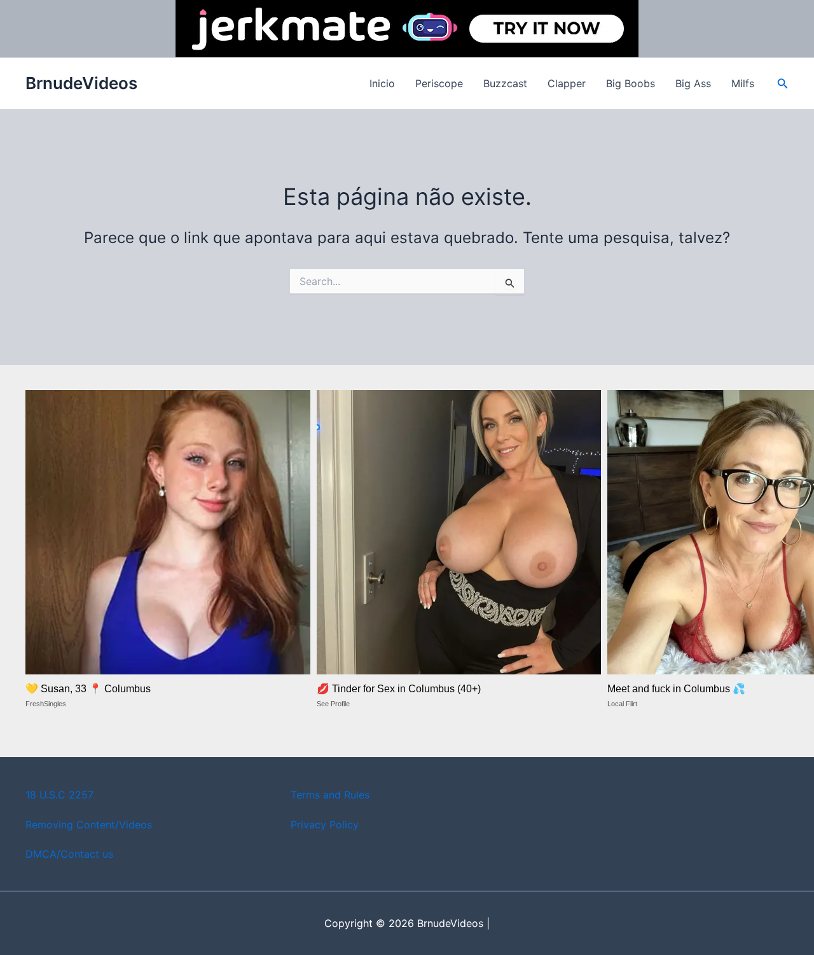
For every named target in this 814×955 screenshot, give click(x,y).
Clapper (567, 83)
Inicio (382, 83)
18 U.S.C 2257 (59, 794)
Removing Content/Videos (88, 824)
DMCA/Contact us (69, 853)
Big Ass (693, 83)
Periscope (439, 83)
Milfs (742, 83)
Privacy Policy (325, 824)
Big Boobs (630, 83)
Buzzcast (505, 83)
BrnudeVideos (81, 83)
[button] (783, 84)
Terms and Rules (330, 794)
